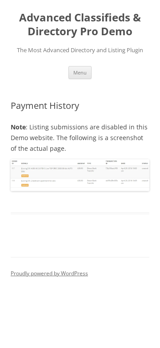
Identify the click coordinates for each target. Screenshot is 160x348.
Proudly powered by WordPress (49, 273)
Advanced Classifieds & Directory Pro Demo (80, 24)
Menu (80, 72)
